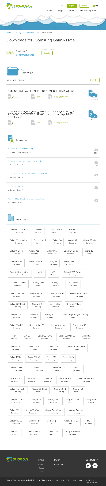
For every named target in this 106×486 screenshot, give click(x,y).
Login (97, 6)
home (8, 33)
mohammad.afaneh (25, 54)
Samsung (17, 33)
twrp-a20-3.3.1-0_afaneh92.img (20, 149)
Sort (93, 80)
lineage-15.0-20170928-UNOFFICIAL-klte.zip (25, 161)
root (23, 70)
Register (72, 6)
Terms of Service (89, 480)
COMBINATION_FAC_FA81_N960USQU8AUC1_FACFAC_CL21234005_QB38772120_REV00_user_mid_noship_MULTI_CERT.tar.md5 (41, 114)
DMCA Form (59, 464)
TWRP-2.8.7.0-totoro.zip (17, 186)
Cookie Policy (77, 480)
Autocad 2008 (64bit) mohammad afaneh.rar (26, 199)
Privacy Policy (65, 480)
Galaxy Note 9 (28, 33)
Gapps (60, 10)
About (71, 10)
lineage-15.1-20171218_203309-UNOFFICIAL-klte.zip (27, 174)
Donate (47, 53)
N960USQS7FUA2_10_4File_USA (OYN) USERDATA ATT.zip (41, 91)
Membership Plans (88, 10)
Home (49, 10)
